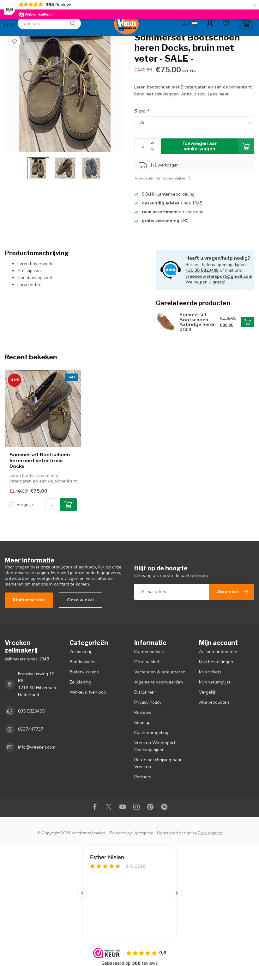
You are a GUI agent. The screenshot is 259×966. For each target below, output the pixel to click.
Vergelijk (25, 504)
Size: (141, 110)
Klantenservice (29, 600)
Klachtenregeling (151, 733)
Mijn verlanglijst (214, 682)
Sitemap (142, 723)
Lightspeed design (174, 832)
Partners (142, 777)
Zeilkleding (80, 682)
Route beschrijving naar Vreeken (158, 763)
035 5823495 (31, 711)
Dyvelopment (210, 832)
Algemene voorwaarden (158, 682)
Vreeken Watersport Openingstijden (154, 746)
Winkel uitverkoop (87, 692)
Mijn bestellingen (216, 662)
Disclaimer (144, 692)
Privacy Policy (147, 702)
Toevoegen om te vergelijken (160, 178)
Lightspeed (143, 832)
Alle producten (214, 702)
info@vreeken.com (36, 747)
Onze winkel (80, 600)
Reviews (142, 712)
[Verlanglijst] (226, 23)
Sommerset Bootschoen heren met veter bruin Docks (39, 460)
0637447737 (30, 729)
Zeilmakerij (80, 652)
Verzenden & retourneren (159, 672)
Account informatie (218, 652)
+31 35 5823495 (202, 270)
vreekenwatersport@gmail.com (218, 276)
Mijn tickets (210, 672)
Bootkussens (82, 662)
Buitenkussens (84, 672)
